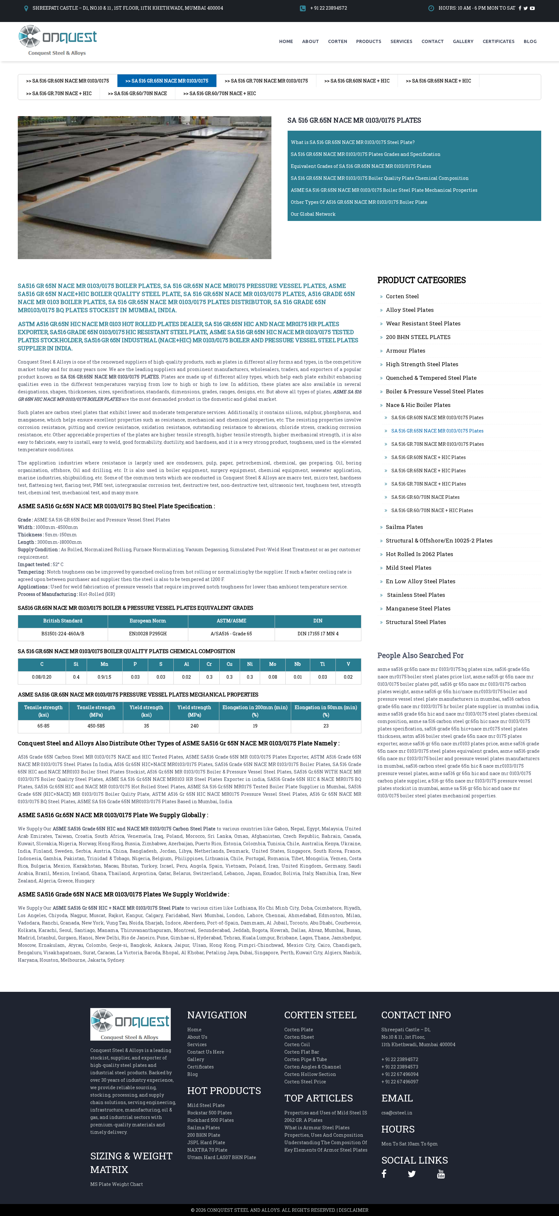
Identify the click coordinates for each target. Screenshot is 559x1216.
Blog (530, 41)
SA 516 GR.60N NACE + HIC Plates (428, 457)
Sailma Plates (404, 527)
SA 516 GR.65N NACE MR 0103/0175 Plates (437, 431)
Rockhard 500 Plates (210, 1120)
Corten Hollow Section (310, 1074)
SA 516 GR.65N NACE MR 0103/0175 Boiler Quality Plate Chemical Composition (380, 178)
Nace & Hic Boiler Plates (418, 405)
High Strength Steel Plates (422, 364)
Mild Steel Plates (409, 567)
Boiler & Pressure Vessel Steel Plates (435, 391)
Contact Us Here (205, 1052)
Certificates (499, 41)
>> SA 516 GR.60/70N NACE (137, 93)
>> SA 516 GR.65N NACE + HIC (438, 81)
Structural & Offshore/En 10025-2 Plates (439, 540)
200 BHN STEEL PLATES (418, 337)
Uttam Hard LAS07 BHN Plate (221, 1157)
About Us (197, 1037)
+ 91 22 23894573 (399, 1067)
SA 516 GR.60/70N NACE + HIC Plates (431, 510)
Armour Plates (405, 350)
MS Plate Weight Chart (116, 1184)
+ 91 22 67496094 (400, 1074)
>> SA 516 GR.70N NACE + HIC (59, 93)
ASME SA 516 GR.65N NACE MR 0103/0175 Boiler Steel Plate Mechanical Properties (384, 190)
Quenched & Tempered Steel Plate (431, 377)
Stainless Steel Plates (415, 594)
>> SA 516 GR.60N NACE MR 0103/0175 (67, 81)
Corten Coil (297, 1044)
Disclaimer (353, 1210)
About (310, 41)
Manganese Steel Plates (418, 608)
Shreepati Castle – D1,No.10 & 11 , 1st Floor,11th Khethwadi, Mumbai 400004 (418, 1036)
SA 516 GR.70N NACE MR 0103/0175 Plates (437, 444)
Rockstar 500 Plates (209, 1113)
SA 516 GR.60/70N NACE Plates (425, 497)
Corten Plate (298, 1029)
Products (368, 41)
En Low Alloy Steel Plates (420, 581)
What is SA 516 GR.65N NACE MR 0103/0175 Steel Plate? (353, 142)
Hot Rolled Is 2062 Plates (419, 554)
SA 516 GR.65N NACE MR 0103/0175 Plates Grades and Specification (366, 154)
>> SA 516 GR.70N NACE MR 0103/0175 (266, 81)
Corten (337, 41)
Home (286, 41)
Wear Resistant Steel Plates (423, 323)
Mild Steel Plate (206, 1105)
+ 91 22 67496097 (400, 1082)
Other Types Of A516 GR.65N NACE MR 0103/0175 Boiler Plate (359, 202)
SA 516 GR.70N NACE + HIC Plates (428, 484)
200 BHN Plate (203, 1135)
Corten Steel (402, 296)
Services (401, 41)
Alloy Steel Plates (410, 309)
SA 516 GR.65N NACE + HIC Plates (428, 470)
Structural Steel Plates (416, 622)
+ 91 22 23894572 (328, 8)
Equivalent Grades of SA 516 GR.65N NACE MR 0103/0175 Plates (361, 166)
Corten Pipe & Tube (305, 1059)
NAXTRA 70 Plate (207, 1150)
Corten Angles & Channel (312, 1067)
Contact (433, 41)
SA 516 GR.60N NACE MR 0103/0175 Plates (437, 417)
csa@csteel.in (396, 1113)
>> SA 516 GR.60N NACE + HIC (356, 81)
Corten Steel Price (305, 1082)
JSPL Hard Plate (206, 1142)
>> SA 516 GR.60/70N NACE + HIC (219, 93)
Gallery (463, 41)
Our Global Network (313, 214)
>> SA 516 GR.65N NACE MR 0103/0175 (167, 81)
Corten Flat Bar (301, 1052)
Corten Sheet (299, 1037)
